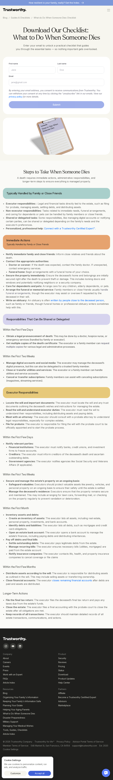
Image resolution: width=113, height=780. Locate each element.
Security (62, 658)
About (6, 658)
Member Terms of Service (15, 745)
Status (61, 670)
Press (5, 670)
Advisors (62, 701)
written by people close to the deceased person (77, 300)
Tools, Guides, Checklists (15, 730)
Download (63, 674)
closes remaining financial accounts (72, 580)
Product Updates (66, 678)
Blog (5, 693)
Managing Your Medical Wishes (18, 726)
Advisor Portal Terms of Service (88, 741)
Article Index (9, 682)
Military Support (10, 721)
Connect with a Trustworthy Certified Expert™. (69, 228)
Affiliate (61, 693)
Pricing (61, 666)
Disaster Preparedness (14, 717)
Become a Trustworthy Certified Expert (77, 697)
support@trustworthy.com (84, 745)
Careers (7, 662)
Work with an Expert (12, 674)
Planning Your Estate (13, 705)
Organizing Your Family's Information (20, 697)
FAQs (5, 678)
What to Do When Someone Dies (19, 713)
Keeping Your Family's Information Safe (22, 701)
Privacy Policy (63, 741)
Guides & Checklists (20, 17)
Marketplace (64, 705)
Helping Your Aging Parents (16, 709)
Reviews (62, 662)
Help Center (64, 682)
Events (6, 666)
